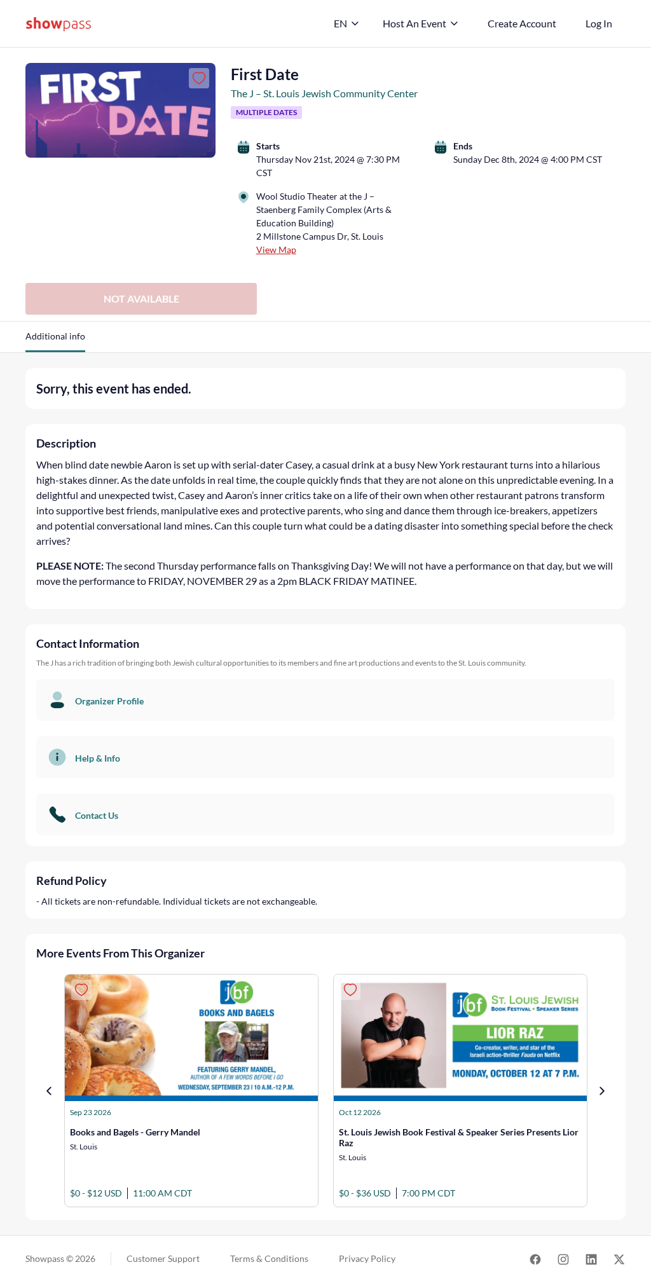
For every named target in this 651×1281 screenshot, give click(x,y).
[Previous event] (49, 1091)
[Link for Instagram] (563, 1258)
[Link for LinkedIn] (591, 1258)
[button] (55, 340)
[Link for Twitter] (619, 1258)
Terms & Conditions (269, 1258)
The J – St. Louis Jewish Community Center (324, 93)
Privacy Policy (367, 1258)
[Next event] (602, 1091)
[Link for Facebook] (535, 1258)
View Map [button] (276, 249)
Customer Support (163, 1258)
